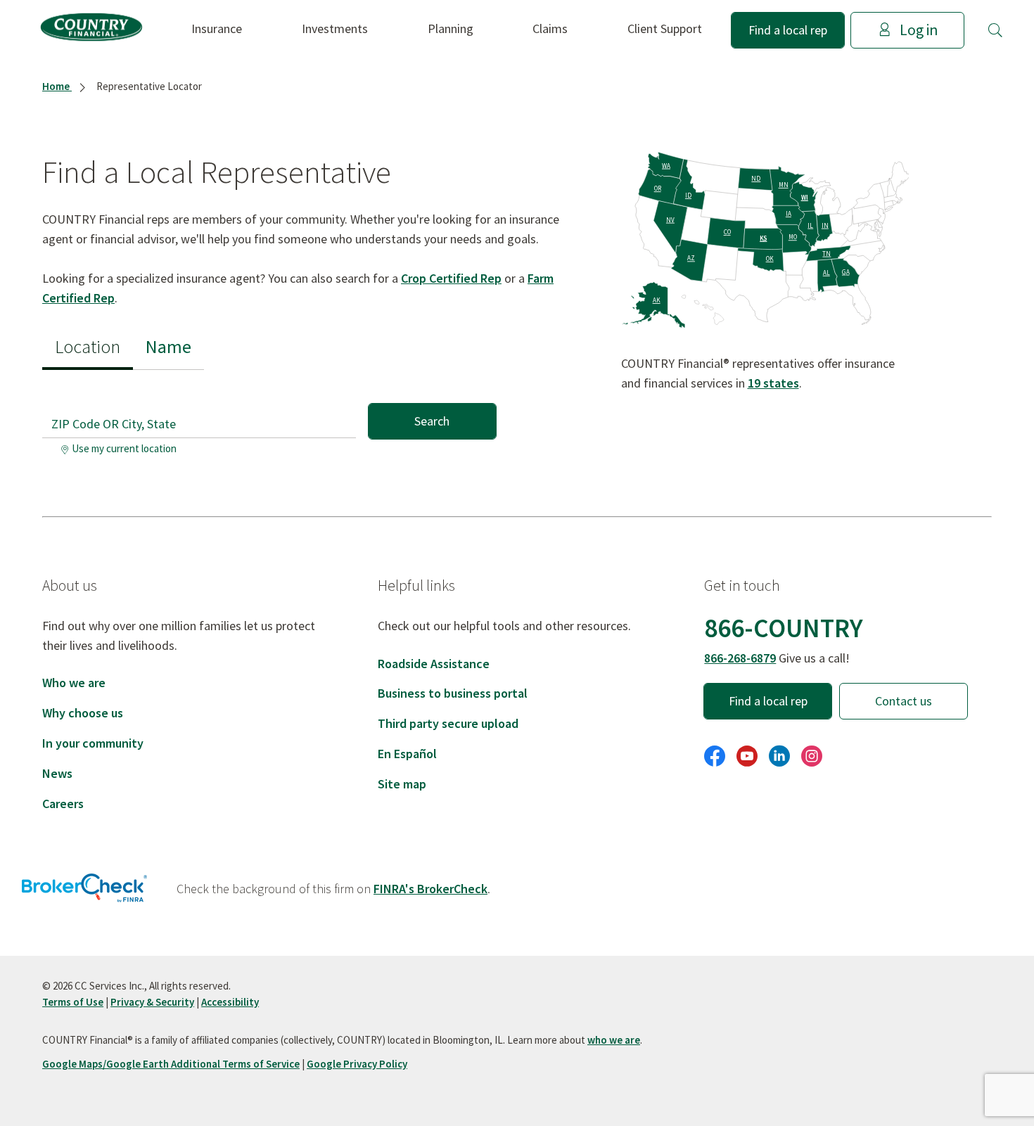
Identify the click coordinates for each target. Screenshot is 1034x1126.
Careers (63, 803)
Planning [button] (450, 28)
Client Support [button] (664, 28)
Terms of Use (72, 1002)
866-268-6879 (740, 658)
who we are (613, 1040)
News (57, 773)
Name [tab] (168, 346)
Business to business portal (453, 693)
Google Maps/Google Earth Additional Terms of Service (171, 1063)
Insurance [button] (216, 28)
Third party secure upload (448, 723)
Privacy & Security (152, 1002)
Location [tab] (87, 346)
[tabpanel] (269, 415)
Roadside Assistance (434, 663)
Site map (402, 784)
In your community (92, 743)
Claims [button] (550, 28)
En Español (407, 754)
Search (431, 421)
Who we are (74, 682)
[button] (995, 30)
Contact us (903, 701)
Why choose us (82, 713)
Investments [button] (335, 28)
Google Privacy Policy (357, 1063)
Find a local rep (787, 30)
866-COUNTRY (783, 627)
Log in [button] (919, 29)
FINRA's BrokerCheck (430, 889)
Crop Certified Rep (451, 278)
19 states (773, 383)
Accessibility (230, 1002)
